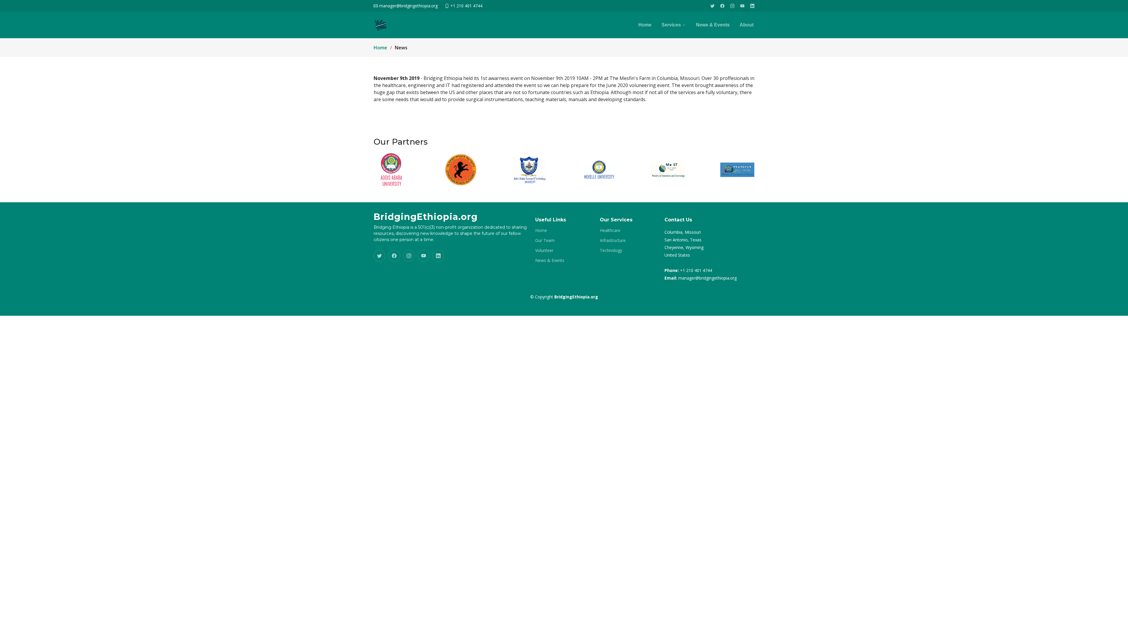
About (746, 24)
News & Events (713, 24)
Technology (611, 250)
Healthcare (610, 230)
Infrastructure (613, 240)
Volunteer (544, 250)
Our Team (545, 240)
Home (645, 24)
